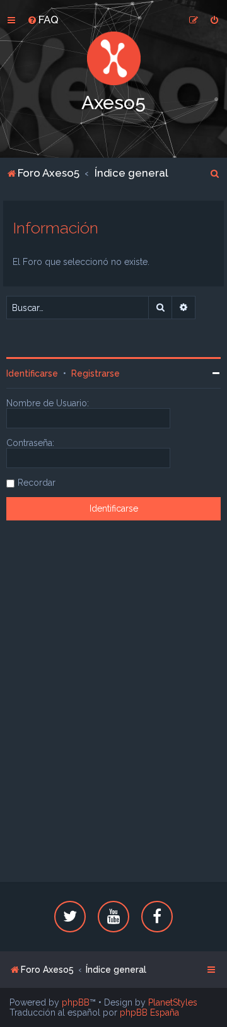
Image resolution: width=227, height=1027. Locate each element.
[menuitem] (43, 19)
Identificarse (32, 373)
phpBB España (149, 1012)
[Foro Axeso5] (113, 58)
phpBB (76, 1002)
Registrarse (95, 373)
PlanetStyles (172, 1002)
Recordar (36, 483)
